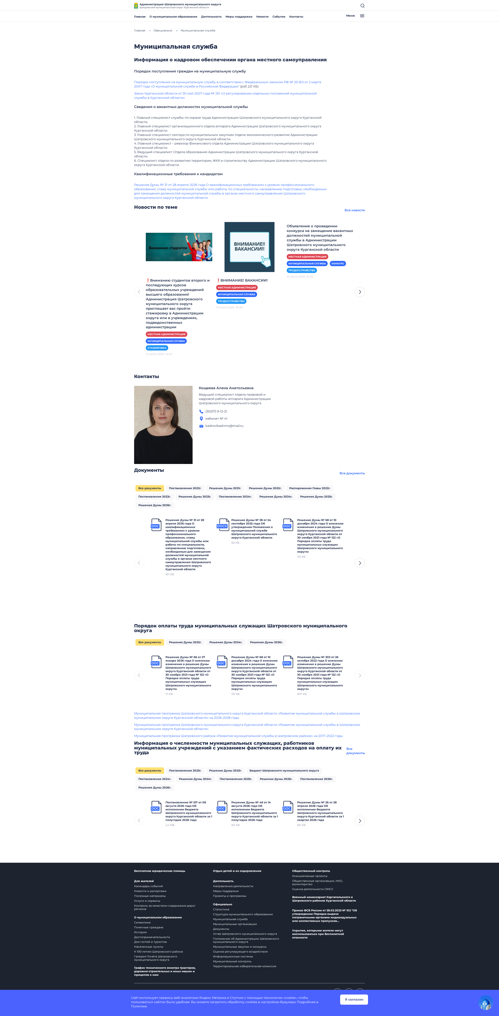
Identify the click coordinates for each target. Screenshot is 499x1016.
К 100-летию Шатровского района (158, 951)
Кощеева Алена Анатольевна (226, 388)
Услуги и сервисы (147, 901)
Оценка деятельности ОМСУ (312, 889)
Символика (142, 922)
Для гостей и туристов (150, 942)
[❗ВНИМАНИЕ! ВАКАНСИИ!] (249, 247)
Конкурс (338, 263)
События (279, 16)
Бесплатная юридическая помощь (159, 871)
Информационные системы (233, 956)
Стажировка (157, 347)
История (140, 932)
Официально (222, 904)
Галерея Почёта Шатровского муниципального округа (155, 958)
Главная (140, 16)
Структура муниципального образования (243, 914)
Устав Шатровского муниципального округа (245, 934)
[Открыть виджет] (485, 1002)
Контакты (296, 16)
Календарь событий (148, 886)
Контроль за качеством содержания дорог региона (165, 907)
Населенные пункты (148, 946)
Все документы (352, 473)
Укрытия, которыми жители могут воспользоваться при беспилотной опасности (318, 934)
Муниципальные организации (235, 924)
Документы (221, 929)
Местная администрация (167, 334)
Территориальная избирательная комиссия (244, 966)
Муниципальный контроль (232, 961)
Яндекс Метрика (212, 998)
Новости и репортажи (150, 891)
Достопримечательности (152, 937)
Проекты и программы (229, 896)
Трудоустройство (231, 301)
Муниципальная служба (166, 341)
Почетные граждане (148, 927)
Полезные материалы (150, 896)
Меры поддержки (239, 16)
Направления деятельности (233, 886)
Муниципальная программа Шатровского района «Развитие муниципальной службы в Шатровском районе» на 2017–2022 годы (238, 736)
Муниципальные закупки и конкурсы (239, 946)
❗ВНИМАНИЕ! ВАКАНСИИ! (242, 280)
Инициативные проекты (309, 876)
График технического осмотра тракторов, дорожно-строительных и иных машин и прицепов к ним (165, 971)
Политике (139, 1006)
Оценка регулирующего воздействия (240, 951)
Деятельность (211, 16)
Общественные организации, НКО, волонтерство (317, 882)
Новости (262, 16)
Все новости (355, 210)
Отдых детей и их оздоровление (237, 871)
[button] (360, 292)
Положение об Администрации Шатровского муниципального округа (246, 940)
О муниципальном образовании (173, 16)
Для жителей (144, 881)
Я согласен (354, 999)
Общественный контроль (311, 871)
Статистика (221, 909)
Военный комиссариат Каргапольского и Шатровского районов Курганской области (324, 899)
